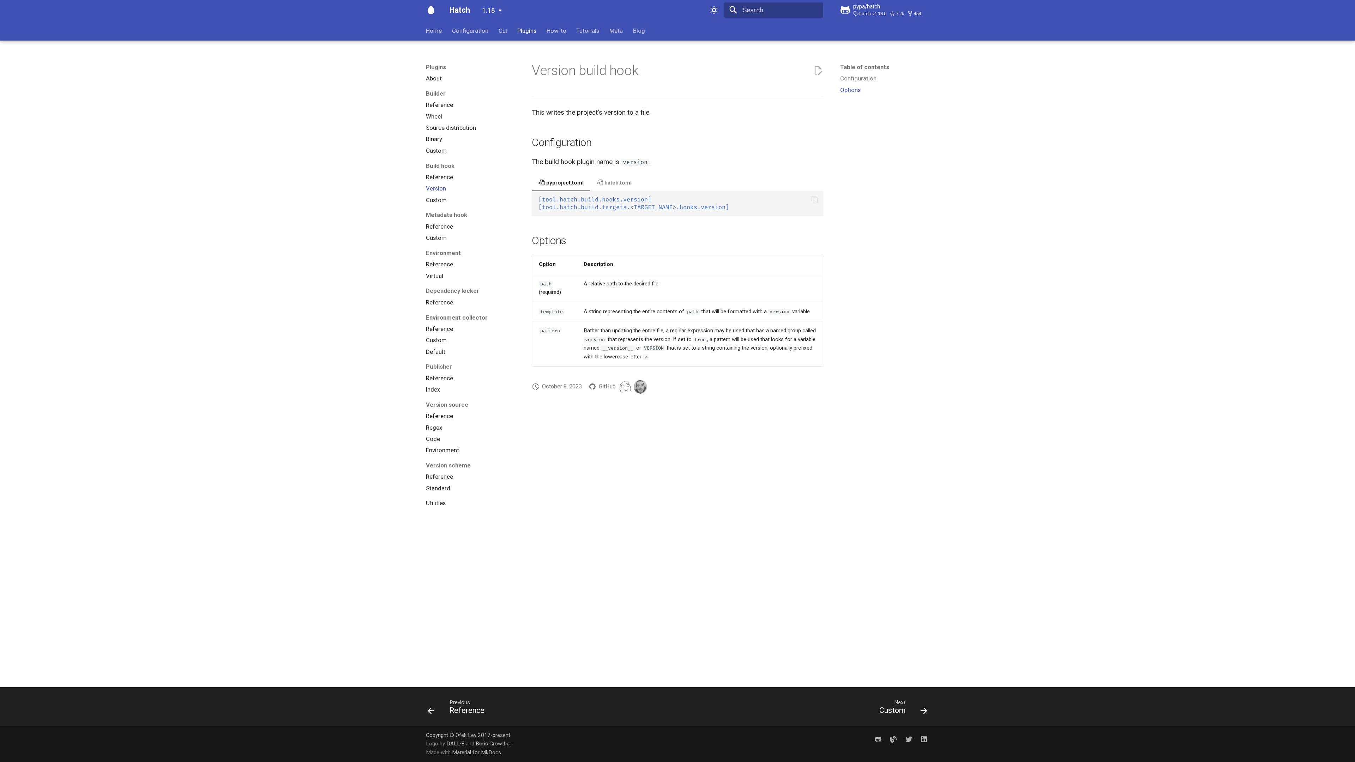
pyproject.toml (564, 183)
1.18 (488, 10)
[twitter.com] (908, 739)
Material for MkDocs (476, 752)
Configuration (470, 30)
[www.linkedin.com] (924, 739)
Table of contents (864, 67)
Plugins (526, 30)
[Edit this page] (818, 70)
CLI (503, 30)
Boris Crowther (493, 743)
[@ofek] (640, 386)
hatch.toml (617, 183)
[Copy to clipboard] (814, 200)
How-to (556, 30)
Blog (639, 30)
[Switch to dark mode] (713, 10)
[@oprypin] (625, 386)
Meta (616, 30)
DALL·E (456, 743)
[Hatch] (431, 10)
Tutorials (587, 30)
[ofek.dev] (893, 739)
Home (434, 30)
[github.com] (878, 739)
